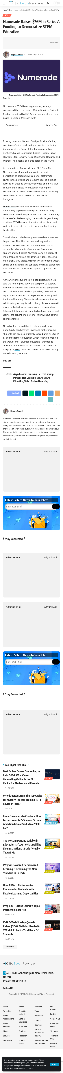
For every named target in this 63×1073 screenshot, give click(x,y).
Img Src (7, 360)
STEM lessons (20, 222)
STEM (17, 349)
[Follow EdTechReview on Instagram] (32, 545)
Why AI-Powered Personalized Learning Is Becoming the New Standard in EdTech (20, 869)
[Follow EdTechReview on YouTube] (23, 545)
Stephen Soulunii (17, 54)
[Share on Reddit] (29, 40)
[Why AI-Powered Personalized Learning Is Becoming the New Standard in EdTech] (52, 867)
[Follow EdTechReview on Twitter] (15, 545)
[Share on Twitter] (15, 40)
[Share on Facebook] (10, 40)
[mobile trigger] (5, 3)
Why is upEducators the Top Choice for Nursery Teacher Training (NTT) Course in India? (22, 799)
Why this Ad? (51, 125)
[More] (10, 45)
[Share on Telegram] (33, 40)
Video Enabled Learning (36, 381)
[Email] (38, 40)
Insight (49, 847)
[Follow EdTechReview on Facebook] (7, 545)
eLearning (51, 823)
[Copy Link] (43, 40)
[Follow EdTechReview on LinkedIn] (40, 545)
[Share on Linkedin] (24, 40)
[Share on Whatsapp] (19, 40)
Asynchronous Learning (25, 374)
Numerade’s (9, 206)
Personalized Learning (24, 377)
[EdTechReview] (25, 3)
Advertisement (12, 125)
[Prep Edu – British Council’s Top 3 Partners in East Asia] (52, 908)
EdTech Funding (45, 374)
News (7, 15)
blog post (40, 279)
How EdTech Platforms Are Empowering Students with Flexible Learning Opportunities (20, 889)
